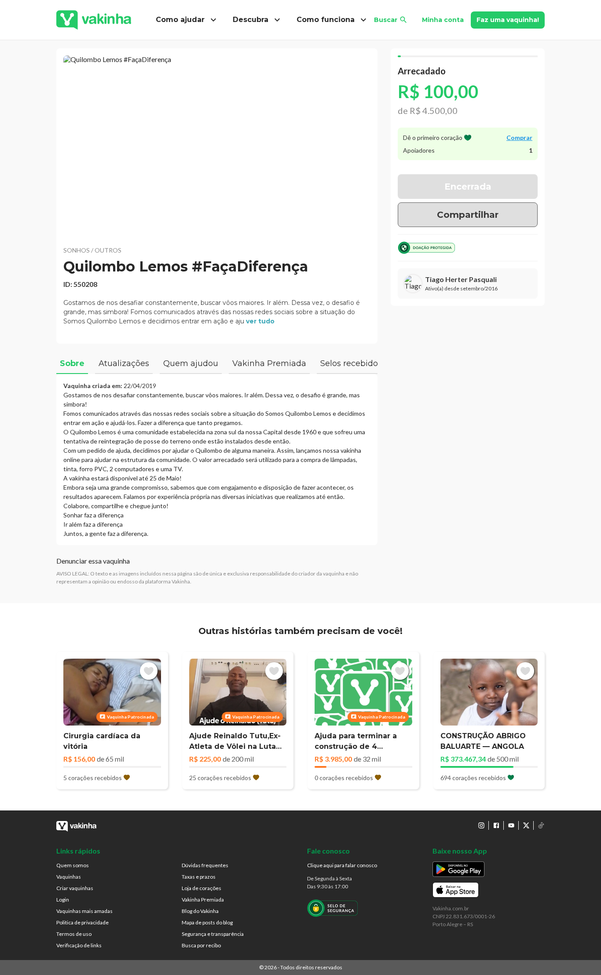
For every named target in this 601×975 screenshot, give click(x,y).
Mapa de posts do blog (207, 922)
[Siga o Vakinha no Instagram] (481, 825)
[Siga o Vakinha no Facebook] (496, 825)
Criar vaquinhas (74, 888)
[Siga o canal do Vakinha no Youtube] (511, 825)
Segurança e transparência (213, 934)
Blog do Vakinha (200, 911)
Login (62, 899)
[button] (216, 145)
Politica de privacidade (82, 922)
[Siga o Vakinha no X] (526, 825)
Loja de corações (201, 888)
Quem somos (72, 865)
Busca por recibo (201, 945)
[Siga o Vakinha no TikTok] (541, 825)
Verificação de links (79, 945)
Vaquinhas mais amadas (84, 911)
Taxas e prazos (199, 876)
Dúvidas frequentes (205, 865)
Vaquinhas (68, 876)
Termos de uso (74, 934)
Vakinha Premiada (203, 899)
